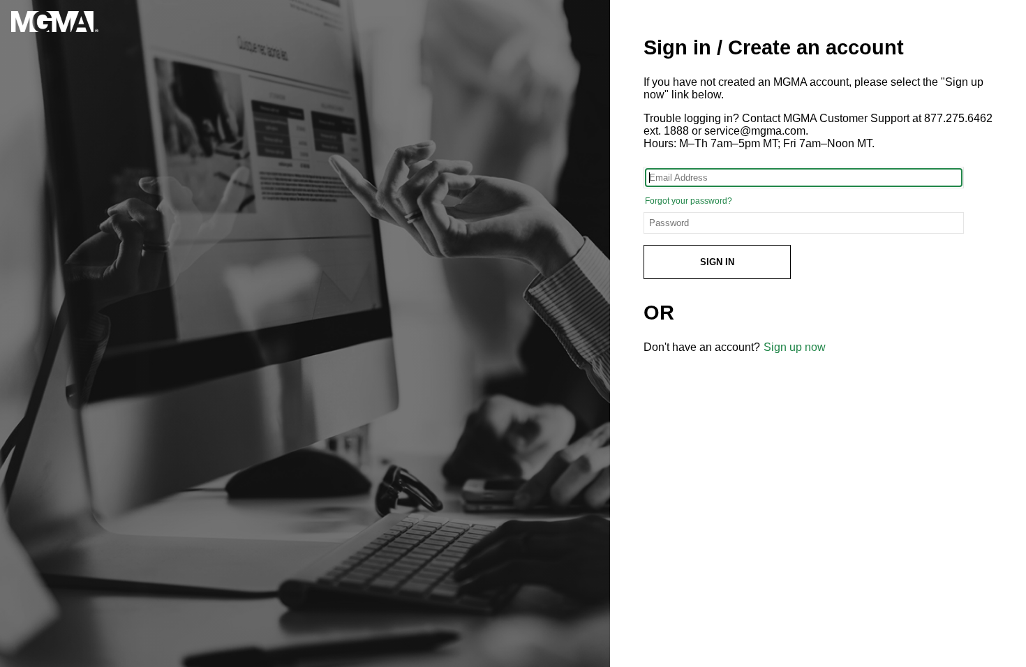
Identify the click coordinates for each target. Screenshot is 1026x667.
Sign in (717, 262)
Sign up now (795, 347)
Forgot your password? (688, 201)
